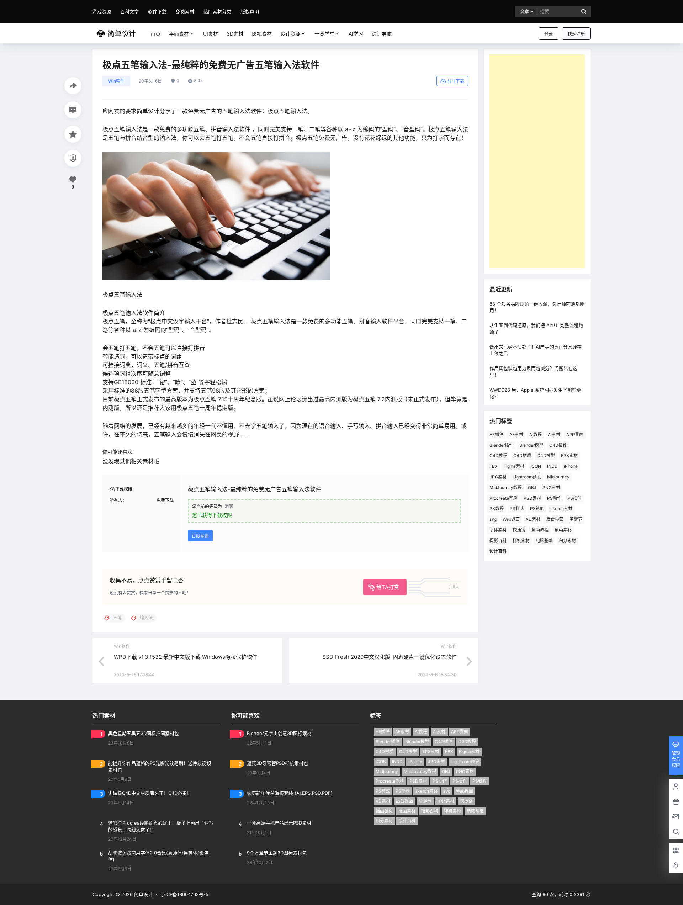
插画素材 (563, 530)
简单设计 (143, 894)
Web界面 (511, 519)
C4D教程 (498, 455)
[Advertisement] (537, 161)
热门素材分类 (217, 11)
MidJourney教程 (505, 487)
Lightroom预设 (527, 477)
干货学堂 (324, 34)
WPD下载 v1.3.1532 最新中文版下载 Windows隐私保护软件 (185, 656)
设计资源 (290, 34)
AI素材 (554, 434)
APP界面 (574, 434)
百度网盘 (200, 536)
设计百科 (498, 551)
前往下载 (455, 81)
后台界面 (554, 519)
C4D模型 (546, 455)
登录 (548, 34)
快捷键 (519, 530)
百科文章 (129, 11)
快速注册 (576, 34)
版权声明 (249, 11)
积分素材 (567, 540)
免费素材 (185, 11)
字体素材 (498, 530)
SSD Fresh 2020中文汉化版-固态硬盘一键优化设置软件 (389, 656)
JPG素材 (498, 477)
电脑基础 (544, 540)
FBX (493, 466)
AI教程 (535, 434)
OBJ (532, 487)
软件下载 (157, 11)
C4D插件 (558, 445)
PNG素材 (551, 487)
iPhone (571, 466)
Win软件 (116, 81)
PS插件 (574, 498)
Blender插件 (501, 445)
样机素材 (521, 540)
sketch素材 (561, 508)
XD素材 (533, 519)
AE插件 (496, 434)
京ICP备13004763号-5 (184, 894)
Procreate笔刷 (503, 498)
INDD (552, 466)
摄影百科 (498, 540)
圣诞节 (576, 519)
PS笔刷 (537, 508)
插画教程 (540, 530)
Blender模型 (531, 445)
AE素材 (516, 434)
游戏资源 (101, 11)
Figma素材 (514, 466)
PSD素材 (532, 498)
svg (493, 519)
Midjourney (558, 477)
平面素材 (179, 34)
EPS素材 (569, 455)
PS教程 (496, 508)
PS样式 (517, 508)
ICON (535, 466)
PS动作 (554, 498)
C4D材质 (522, 455)
